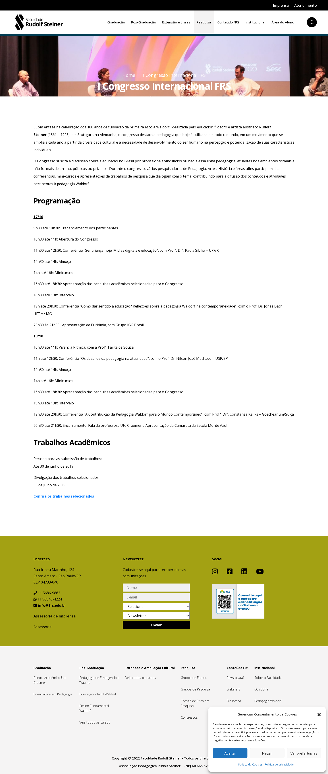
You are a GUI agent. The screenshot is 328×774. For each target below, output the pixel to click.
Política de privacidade (279, 764)
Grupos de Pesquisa (195, 689)
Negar (267, 753)
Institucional (255, 22)
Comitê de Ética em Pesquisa (195, 703)
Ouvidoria (261, 689)
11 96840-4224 (49, 599)
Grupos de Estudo (194, 678)
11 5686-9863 (48, 592)
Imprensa (281, 5)
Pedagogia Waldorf (267, 701)
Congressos (189, 717)
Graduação (116, 22)
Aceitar (230, 753)
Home (128, 75)
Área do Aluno (283, 22)
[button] (319, 714)
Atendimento (305, 5)
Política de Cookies (250, 764)
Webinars (233, 689)
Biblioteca (234, 701)
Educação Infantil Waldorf (97, 694)
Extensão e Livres (176, 22)
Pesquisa (204, 22)
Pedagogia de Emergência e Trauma (99, 680)
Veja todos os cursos (94, 722)
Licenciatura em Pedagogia (52, 694)
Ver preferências (304, 753)
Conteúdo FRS (228, 22)
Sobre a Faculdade (268, 678)
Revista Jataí (235, 678)
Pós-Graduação (143, 22)
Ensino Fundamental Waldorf (94, 708)
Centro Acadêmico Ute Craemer (49, 680)
